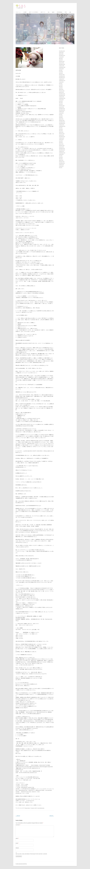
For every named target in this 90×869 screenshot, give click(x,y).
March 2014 (61, 132)
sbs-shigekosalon (41, 808)
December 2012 (62, 148)
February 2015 (61, 120)
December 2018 (62, 64)
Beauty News (27, 808)
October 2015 (61, 111)
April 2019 (61, 59)
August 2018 (61, 68)
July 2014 (60, 127)
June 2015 (61, 115)
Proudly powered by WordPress (21, 863)
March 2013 (61, 143)
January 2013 (61, 146)
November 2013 (62, 136)
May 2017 (61, 86)
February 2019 (61, 61)
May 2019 (61, 58)
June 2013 (61, 141)
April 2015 (61, 117)
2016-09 (52, 815)
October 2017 (61, 79)
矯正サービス (43, 12)
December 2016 (62, 93)
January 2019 (61, 62)
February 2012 (61, 161)
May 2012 (61, 158)
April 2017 (61, 87)
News (66, 12)
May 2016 (61, 102)
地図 (70, 12)
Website (17, 847)
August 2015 (61, 112)
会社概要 (24, 12)
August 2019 (61, 56)
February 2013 (61, 145)
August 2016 (61, 99)
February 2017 (61, 90)
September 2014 (62, 126)
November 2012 (62, 149)
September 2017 (62, 80)
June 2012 (61, 157)
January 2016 (61, 107)
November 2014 (62, 123)
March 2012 (61, 160)
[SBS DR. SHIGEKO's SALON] (20, 6)
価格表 (53, 12)
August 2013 (61, 139)
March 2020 (61, 53)
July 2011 (60, 167)
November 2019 (62, 55)
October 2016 (61, 96)
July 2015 (60, 114)
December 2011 (62, 163)
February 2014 (61, 133)
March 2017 (61, 89)
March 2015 (61, 118)
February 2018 (61, 74)
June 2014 (61, 129)
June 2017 (61, 84)
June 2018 (61, 71)
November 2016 (62, 95)
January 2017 (61, 92)
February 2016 (61, 105)
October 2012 (61, 151)
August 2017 (61, 81)
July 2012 (60, 155)
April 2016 (61, 104)
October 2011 (61, 164)
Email (17, 843)
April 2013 (61, 142)
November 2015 (62, 110)
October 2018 (61, 65)
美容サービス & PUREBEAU (33, 12)
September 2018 (62, 67)
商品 (48, 12)
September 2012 (62, 152)
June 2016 (61, 101)
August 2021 (61, 52)
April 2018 (61, 73)
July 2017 (60, 83)
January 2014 (61, 135)
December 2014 (62, 121)
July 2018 (60, 70)
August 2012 (61, 154)
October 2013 (61, 138)
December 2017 (62, 76)
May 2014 (61, 130)
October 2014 (61, 124)
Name (17, 838)
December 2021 (62, 51)
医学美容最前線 (59, 12)
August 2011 (61, 166)
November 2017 (62, 77)
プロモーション (18, 12)
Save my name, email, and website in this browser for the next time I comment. (31, 853)
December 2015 (62, 108)
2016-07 (18, 815)
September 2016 (62, 98)
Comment (18, 824)
